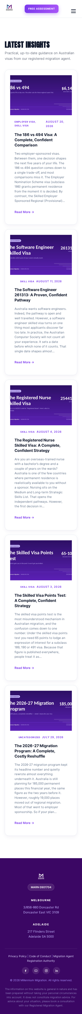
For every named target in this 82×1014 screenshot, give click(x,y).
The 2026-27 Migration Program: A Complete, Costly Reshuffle (36, 751)
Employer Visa (25, 121)
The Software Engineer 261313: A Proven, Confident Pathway (41, 294)
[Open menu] (73, 11)
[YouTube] (35, 970)
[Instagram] (46, 970)
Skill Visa (22, 125)
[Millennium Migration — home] (9, 7)
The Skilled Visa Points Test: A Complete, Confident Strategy (40, 600)
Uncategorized (29, 737)
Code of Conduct (40, 956)
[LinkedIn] (56, 970)
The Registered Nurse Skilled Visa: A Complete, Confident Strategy (37, 445)
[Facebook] (25, 970)
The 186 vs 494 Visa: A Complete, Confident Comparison (36, 139)
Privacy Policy (17, 956)
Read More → (24, 212)
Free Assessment (41, 8)
